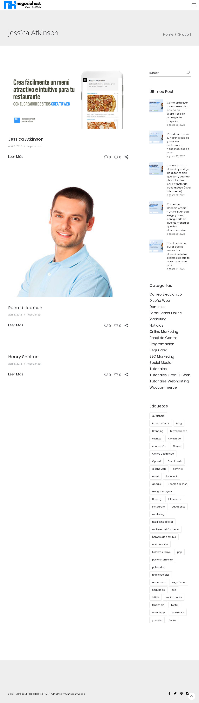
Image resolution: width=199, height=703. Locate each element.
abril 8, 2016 (15, 146)
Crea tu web (175, 461)
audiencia (158, 416)
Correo (177, 446)
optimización (160, 544)
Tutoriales (158, 368)
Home (168, 34)
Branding (157, 431)
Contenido (174, 438)
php (179, 552)
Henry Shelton (23, 357)
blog (179, 423)
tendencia (158, 605)
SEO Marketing (161, 356)
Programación (161, 344)
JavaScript (178, 506)
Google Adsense (177, 484)
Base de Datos (160, 423)
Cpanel (156, 461)
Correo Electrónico (165, 294)
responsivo (158, 582)
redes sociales (160, 574)
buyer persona (178, 431)
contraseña (159, 446)
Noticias (156, 325)
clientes (156, 438)
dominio (178, 468)
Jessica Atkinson (26, 139)
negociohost (34, 146)
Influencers (174, 499)
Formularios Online (165, 312)
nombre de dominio (164, 537)
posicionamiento (162, 559)
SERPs (155, 597)
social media (174, 597)
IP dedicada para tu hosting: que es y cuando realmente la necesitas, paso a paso (178, 143)
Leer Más (15, 156)
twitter (174, 605)
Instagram (158, 506)
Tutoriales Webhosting (169, 381)
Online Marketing (163, 331)
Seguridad (158, 350)
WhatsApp (158, 612)
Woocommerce (163, 387)
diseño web (159, 468)
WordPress (177, 612)
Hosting (156, 499)
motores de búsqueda (165, 529)
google (156, 484)
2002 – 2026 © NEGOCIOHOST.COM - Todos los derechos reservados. (46, 694)
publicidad (158, 567)
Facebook (171, 476)
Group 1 (184, 34)
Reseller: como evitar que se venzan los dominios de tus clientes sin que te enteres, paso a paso (178, 254)
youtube (157, 620)
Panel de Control (163, 337)
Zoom (172, 620)
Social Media (160, 362)
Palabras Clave (161, 552)
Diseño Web (159, 300)
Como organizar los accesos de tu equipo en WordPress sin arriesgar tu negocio (178, 112)
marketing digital (162, 521)
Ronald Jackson (25, 308)
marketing (158, 514)
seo (174, 589)
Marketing (158, 319)
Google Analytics (162, 491)
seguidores (178, 582)
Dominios (157, 306)
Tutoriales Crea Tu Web (169, 375)
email (155, 476)
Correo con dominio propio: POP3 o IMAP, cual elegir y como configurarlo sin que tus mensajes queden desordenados (178, 217)
